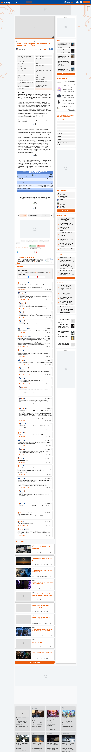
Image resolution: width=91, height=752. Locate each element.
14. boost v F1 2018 (40, 56)
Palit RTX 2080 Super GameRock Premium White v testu (38, 41)
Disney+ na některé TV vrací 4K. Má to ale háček (52, 749)
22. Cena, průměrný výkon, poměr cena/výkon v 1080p (42, 78)
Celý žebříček (65, 210)
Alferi (21, 336)
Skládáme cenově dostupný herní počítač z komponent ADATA (42, 583)
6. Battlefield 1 (20, 70)
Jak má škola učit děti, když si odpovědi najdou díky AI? (42, 571)
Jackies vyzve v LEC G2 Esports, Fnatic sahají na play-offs (68, 723)
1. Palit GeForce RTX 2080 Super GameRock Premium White (24, 57)
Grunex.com (60, 322)
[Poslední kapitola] (51, 215)
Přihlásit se (86, 2)
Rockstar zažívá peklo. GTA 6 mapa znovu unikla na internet (22, 727)
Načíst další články (35, 662)
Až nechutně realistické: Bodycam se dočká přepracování (52, 724)
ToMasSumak (24, 368)
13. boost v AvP (21, 88)
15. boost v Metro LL (40, 58)
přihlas (36, 272)
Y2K (22, 312)
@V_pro (21, 451)
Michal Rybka (36, 552)
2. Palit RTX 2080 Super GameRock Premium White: (25, 61)
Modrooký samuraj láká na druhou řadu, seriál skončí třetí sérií (37, 719)
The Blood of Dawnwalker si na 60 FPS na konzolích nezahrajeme (22, 723)
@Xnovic (21, 442)
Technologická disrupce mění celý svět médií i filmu (42, 653)
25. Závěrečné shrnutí (40, 88)
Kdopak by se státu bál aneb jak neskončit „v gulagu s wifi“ (40, 606)
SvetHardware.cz (61, 329)
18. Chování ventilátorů (40, 65)
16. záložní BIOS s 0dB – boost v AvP (43, 61)
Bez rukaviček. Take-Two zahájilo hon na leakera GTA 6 (38, 727)
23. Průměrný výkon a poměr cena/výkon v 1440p (41, 82)
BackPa (22, 303)
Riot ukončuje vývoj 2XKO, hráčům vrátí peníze (67, 727)
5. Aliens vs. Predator (22, 68)
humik (22, 321)
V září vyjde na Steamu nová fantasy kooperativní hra (64, 338)
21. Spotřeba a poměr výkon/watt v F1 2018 (43, 75)
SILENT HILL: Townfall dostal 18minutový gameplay (53, 728)
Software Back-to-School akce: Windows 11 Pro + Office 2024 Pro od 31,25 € (68, 750)
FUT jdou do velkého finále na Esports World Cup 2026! (64, 320)
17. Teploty (38, 63)
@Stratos (22, 369)
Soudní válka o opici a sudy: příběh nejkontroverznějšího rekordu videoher (42, 594)
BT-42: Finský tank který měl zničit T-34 (63, 332)
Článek (25, 41)
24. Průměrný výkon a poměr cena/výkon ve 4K (41, 86)
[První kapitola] (18, 215)
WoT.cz (59, 334)
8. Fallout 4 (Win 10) (21, 75)
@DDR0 (20, 362)
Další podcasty (66, 277)
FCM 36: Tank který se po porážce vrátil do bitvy (21, 748)
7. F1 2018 (20, 73)
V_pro (22, 440)
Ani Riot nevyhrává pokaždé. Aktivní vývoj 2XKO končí (37, 723)
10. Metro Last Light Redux (23, 80)
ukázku (18, 262)
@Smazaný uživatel (23, 294)
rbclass (22, 423)
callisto (21, 529)
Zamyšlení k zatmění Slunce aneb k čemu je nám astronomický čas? (42, 559)
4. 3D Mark (20, 66)
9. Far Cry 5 (20, 77)
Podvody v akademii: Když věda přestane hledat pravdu (42, 547)
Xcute (22, 398)
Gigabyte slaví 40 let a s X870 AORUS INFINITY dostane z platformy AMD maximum (42, 631)
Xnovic (21, 432)
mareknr (23, 408)
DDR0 (21, 350)
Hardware (20, 41)
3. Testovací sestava (22, 63)
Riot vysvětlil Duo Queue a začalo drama (67, 718)
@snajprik (22, 305)
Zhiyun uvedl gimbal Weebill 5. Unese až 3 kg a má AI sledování (68, 745)
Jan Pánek (36, 588)
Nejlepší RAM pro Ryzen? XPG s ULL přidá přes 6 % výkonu (41, 618)
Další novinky (65, 73)
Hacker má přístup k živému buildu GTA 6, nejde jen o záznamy (52, 719)
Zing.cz (59, 340)
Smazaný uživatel (23, 282)
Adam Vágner (22, 49)
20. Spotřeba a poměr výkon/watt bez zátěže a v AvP (43, 71)
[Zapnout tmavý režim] (81, 2)
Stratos (22, 360)
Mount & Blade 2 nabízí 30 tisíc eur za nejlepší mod (63, 344)
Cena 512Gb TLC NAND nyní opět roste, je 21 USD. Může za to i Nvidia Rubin (64, 326)
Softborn (23, 387)
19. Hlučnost (38, 68)
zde (34, 261)
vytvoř (49, 272)
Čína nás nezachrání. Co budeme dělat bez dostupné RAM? (42, 641)
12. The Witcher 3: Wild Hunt (23, 86)
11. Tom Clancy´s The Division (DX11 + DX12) (25, 83)
